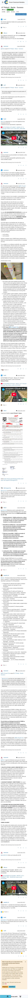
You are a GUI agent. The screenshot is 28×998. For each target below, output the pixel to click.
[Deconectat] (2, 46)
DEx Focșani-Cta (7, 488)
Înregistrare (5, 986)
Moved (4, 9)
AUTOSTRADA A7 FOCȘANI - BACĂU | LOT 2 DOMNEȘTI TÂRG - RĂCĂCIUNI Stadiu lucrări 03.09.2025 (12, 877)
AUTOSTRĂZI (10, 9)
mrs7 (5, 85)
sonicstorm (6, 170)
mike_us (5, 33)
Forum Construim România (16, 2)
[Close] (25, 962)
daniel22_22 (6, 575)
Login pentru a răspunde (21, 14)
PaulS (5, 19)
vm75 (5, 930)
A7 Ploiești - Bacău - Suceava (16, 48)
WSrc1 (5, 410)
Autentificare (12, 986)
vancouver (6, 46)
